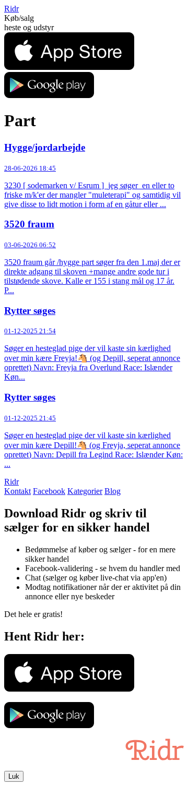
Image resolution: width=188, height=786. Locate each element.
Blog (112, 491)
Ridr (11, 8)
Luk (13, 776)
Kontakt (17, 491)
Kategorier (84, 491)
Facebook (49, 491)
